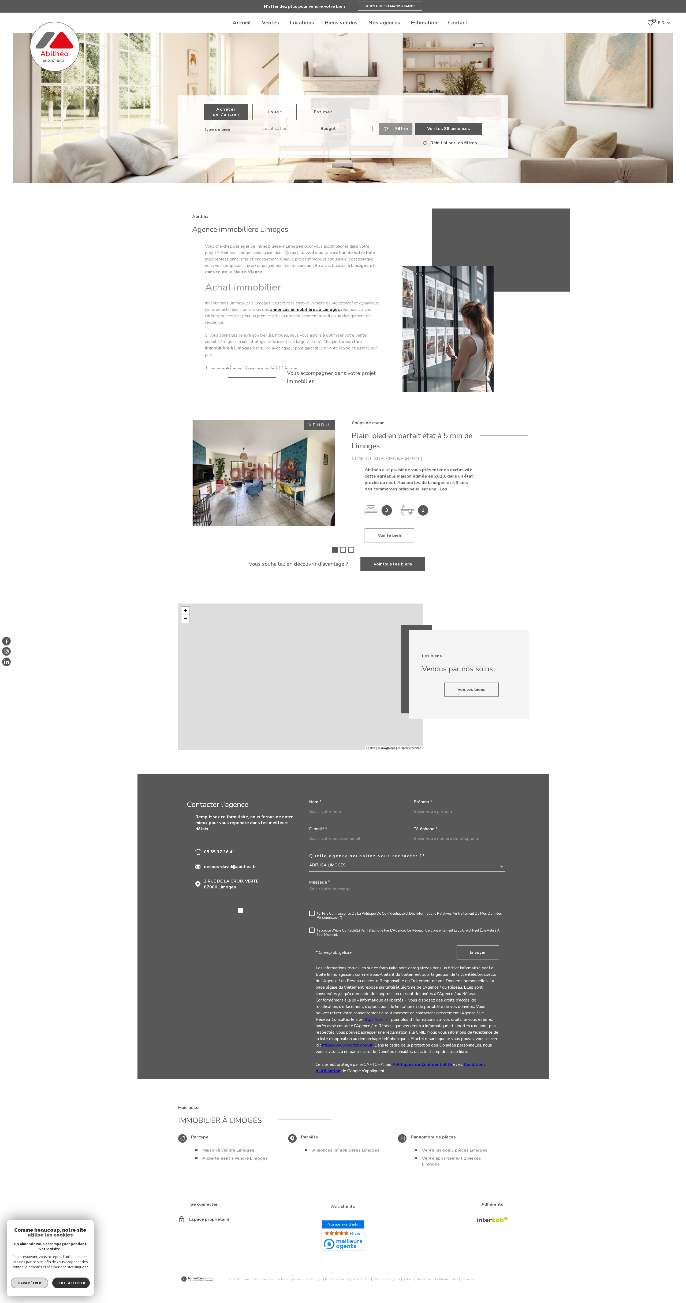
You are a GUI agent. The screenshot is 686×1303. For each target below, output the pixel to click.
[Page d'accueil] (54, 46)
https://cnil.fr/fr (377, 1019)
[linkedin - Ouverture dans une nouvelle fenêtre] (6, 661)
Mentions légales (387, 1279)
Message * (319, 882)
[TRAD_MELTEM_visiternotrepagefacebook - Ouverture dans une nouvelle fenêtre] (6, 641)
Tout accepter (71, 1282)
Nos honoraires (337, 1279)
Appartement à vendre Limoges (235, 1158)
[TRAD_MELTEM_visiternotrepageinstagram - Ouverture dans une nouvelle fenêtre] (6, 651)
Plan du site (361, 1279)
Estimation (424, 22)
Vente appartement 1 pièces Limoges (451, 1161)
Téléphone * (425, 829)
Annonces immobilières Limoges (345, 1150)
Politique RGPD (446, 1279)
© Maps (386, 747)
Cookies (467, 1279)
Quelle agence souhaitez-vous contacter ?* (367, 856)
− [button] (185, 618)
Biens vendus (341, 22)
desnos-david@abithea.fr (230, 867)
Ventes (270, 22)
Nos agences (384, 22)
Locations (302, 22)
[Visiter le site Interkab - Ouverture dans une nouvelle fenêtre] (492, 1219)
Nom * (315, 802)
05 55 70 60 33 (219, 852)
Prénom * (423, 802)
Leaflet (370, 747)
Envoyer (478, 952)
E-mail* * (318, 829)
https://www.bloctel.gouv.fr (347, 1045)
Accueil (242, 22)
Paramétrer (29, 1282)
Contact (457, 22)
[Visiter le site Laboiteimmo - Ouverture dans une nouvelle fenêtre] (197, 1279)
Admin (408, 1279)
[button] (335, 550)
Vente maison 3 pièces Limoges (454, 1150)
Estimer (323, 112)
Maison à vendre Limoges (228, 1150)
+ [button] (185, 610)
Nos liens (424, 1279)
